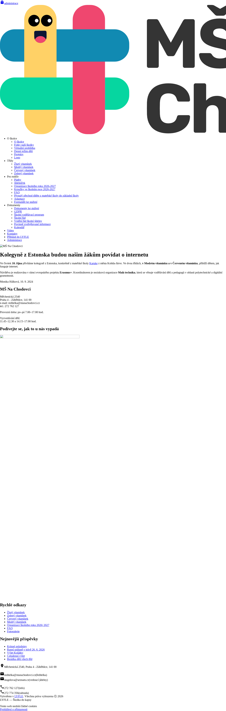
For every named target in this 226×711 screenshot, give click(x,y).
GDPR (18, 211)
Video (10, 230)
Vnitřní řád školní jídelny (28, 220)
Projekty (18, 154)
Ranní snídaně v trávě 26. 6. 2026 (26, 649)
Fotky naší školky (24, 144)
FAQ (17, 192)
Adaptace (19, 198)
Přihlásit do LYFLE (18, 236)
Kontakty (12, 233)
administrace (9, 3)
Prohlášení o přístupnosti (13, 709)
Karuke (93, 263)
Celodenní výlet (16, 655)
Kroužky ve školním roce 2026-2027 (34, 189)
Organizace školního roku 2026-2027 (35, 186)
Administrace (14, 240)
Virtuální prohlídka (24, 148)
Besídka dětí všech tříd (19, 659)
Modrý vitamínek (23, 167)
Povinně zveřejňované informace (32, 224)
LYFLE (18, 696)
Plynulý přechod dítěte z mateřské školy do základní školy (46, 195)
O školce (19, 141)
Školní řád (20, 217)
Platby (17, 179)
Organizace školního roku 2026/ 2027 (28, 625)
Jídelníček (19, 182)
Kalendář (19, 227)
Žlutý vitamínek (23, 163)
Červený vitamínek (24, 170)
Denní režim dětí (23, 151)
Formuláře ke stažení (25, 201)
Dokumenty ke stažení (26, 208)
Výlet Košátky (15, 652)
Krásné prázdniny (17, 646)
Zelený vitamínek (24, 173)
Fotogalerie (13, 631)
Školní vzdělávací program (29, 214)
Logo (17, 157)
